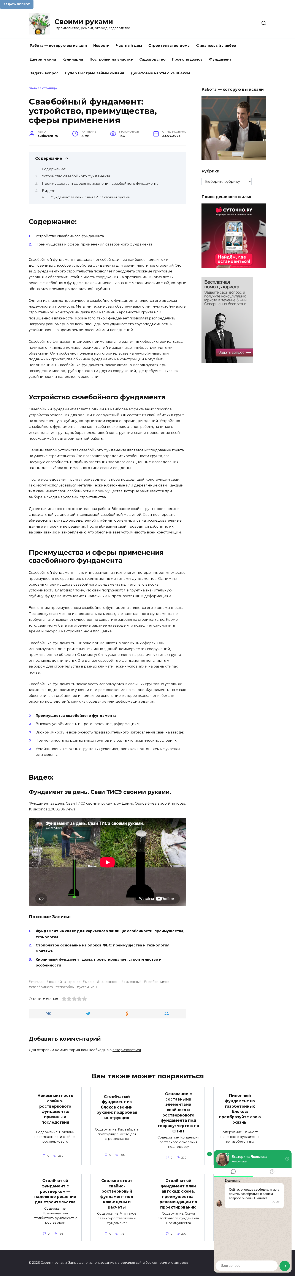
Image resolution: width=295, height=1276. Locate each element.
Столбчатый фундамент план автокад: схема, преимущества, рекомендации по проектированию (178, 1193)
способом (66, 987)
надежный (132, 982)
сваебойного (42, 987)
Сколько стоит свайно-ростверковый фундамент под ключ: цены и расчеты (116, 1193)
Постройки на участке (111, 59)
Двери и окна (43, 59)
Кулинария (72, 59)
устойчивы (88, 987)
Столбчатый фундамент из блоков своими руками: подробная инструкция (117, 1107)
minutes (37, 982)
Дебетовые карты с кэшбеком (160, 73)
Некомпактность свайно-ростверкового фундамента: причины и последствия (55, 1108)
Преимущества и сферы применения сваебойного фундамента (100, 183)
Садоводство (152, 59)
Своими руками (83, 21)
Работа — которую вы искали (58, 46)
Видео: (48, 191)
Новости (101, 46)
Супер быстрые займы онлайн (94, 73)
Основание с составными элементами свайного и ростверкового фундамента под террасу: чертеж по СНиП (178, 1112)
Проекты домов (187, 59)
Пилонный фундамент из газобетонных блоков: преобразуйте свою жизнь (240, 1108)
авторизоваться (127, 1050)
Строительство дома (169, 46)
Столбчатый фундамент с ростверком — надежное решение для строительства (55, 1191)
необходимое (157, 982)
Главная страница (43, 88)
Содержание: (54, 169)
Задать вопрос (44, 73)
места (89, 982)
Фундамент (220, 59)
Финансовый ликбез (216, 46)
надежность (109, 982)
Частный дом (129, 46)
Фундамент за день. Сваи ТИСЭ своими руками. (91, 197)
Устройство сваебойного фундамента (76, 176)
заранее (73, 982)
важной (55, 982)
